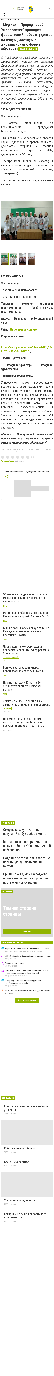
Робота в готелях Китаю (19, 1148)
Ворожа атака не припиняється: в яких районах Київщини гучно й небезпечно (27, 846)
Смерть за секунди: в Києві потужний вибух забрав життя (25, 832)
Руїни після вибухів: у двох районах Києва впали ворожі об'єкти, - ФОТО (26, 614)
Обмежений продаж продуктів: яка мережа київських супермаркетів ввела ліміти (25, 598)
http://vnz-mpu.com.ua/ (23, 329)
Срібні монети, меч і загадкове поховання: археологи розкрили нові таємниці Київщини (26, 878)
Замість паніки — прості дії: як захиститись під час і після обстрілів (26, 702)
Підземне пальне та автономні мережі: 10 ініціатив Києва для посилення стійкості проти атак (23, 722)
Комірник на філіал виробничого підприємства (25, 1215)
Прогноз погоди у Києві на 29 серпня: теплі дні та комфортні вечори (22, 686)
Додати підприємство (27, 1000)
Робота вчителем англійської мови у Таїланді (26, 1108)
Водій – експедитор (16, 1162)
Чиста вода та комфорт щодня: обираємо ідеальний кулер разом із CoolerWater (26, 650)
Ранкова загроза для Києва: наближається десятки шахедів (23, 669)
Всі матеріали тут (27, 931)
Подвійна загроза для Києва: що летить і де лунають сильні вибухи (26, 862)
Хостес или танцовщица (19, 1200)
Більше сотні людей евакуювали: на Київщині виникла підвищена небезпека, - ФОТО (26, 631)
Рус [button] (50, 9)
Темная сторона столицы (19, 911)
